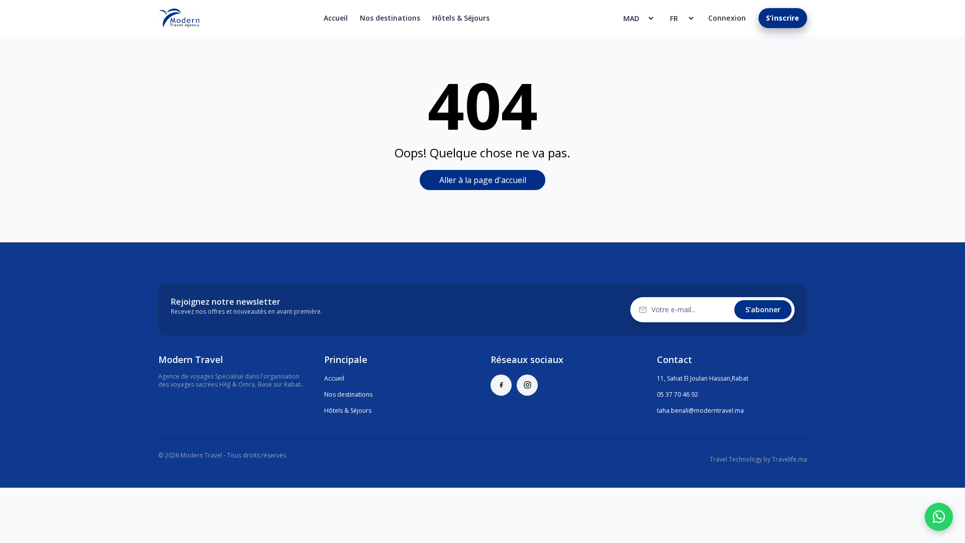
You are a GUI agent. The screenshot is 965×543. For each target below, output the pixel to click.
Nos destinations (390, 18)
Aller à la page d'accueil (482, 180)
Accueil (336, 18)
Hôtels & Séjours (461, 18)
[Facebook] (501, 385)
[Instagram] (527, 385)
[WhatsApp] (939, 517)
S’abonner (763, 309)
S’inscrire (782, 18)
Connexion (727, 18)
